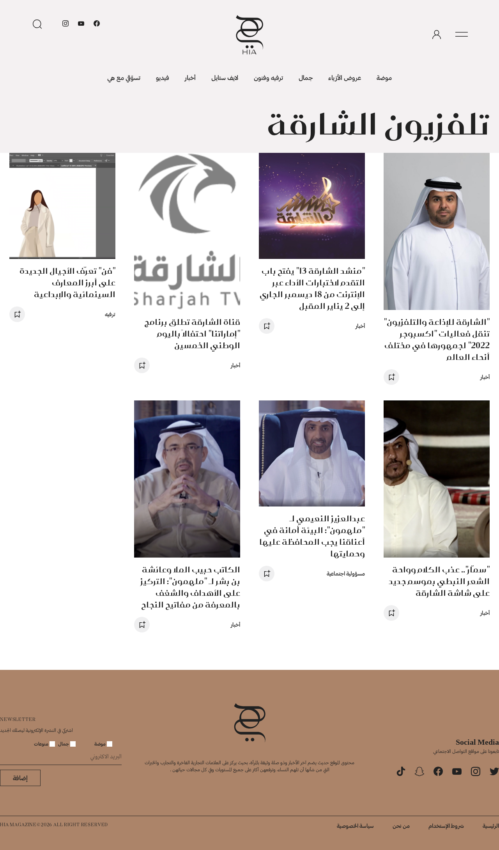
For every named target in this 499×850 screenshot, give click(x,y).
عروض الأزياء (344, 77)
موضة (384, 77)
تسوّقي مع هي (123, 77)
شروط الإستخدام (446, 825)
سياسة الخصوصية (355, 825)
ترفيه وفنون (268, 77)
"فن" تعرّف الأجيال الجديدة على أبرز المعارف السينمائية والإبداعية (67, 282)
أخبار (190, 77)
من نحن (401, 825)
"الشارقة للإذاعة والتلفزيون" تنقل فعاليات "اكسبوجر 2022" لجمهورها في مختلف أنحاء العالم (437, 339)
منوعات (42, 743)
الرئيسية (491, 825)
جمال (306, 77)
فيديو (162, 77)
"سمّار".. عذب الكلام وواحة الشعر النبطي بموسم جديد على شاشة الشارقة (439, 581)
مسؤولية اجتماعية (346, 573)
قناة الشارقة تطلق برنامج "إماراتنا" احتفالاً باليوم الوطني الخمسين (192, 333)
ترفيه (110, 314)
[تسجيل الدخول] (436, 34)
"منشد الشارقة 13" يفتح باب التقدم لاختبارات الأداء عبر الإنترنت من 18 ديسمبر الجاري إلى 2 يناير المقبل (312, 288)
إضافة (20, 777)
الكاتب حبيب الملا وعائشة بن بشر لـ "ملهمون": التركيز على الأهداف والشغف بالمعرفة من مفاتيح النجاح (190, 587)
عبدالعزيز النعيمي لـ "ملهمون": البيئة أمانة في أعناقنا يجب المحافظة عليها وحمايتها (312, 536)
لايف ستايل (224, 77)
